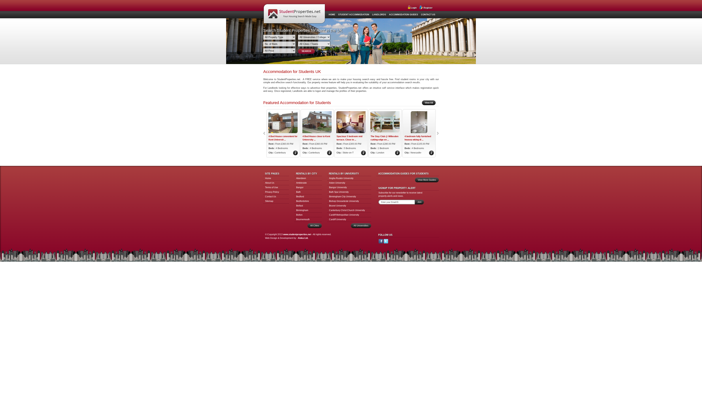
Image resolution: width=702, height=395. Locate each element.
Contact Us (270, 196)
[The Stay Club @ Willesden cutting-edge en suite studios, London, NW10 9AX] (385, 131)
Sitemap (269, 201)
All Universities (361, 225)
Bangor (299, 187)
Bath (298, 192)
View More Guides (427, 180)
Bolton (299, 215)
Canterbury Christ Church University (347, 210)
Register (428, 8)
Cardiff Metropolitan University (344, 215)
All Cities (314, 225)
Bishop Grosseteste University (344, 201)
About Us (269, 183)
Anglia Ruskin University (341, 178)
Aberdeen (301, 178)
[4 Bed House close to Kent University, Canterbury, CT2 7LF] (317, 132)
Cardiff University (337, 219)
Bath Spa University (339, 192)
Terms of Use (271, 187)
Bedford (300, 196)
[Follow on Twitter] (386, 241)
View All (429, 102)
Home (268, 178)
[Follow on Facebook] (381, 241)
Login (414, 8)
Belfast (299, 205)
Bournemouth (303, 219)
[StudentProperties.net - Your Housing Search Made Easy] (294, 22)
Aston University (337, 183)
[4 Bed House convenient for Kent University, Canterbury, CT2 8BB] (283, 132)
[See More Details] (295, 154)
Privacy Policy (272, 192)
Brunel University (337, 205)
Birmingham (302, 210)
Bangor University (338, 187)
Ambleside (301, 183)
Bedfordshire (302, 201)
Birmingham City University (342, 196)
